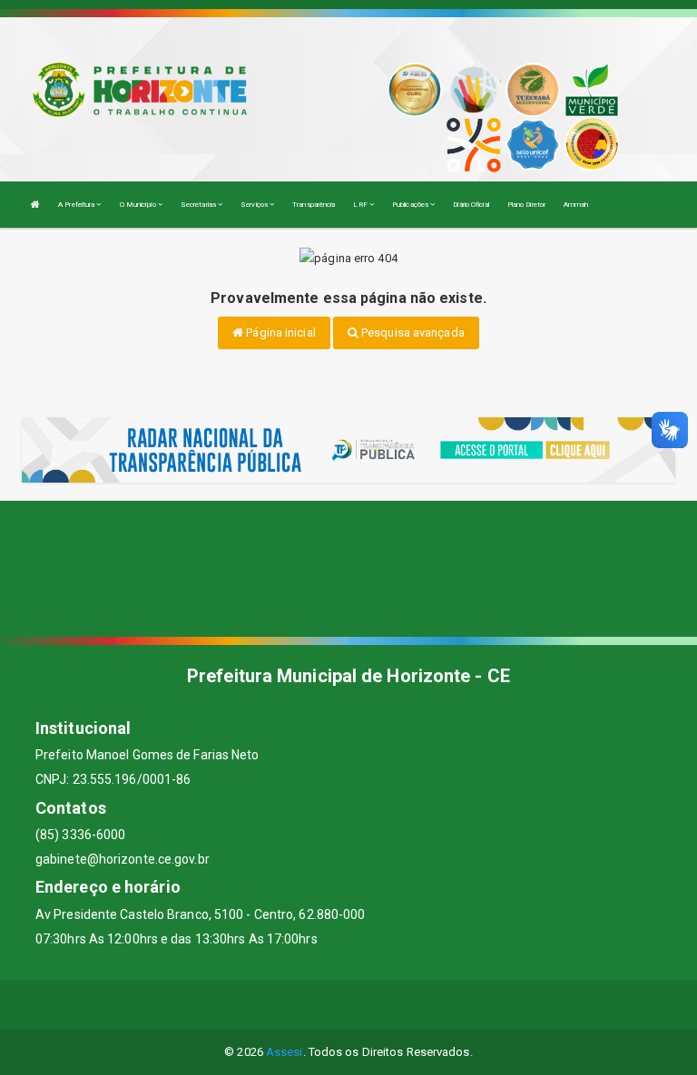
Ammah (576, 204)
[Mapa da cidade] (348, 569)
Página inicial (279, 332)
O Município (139, 204)
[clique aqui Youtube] (371, 1005)
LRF (360, 204)
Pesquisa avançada (411, 332)
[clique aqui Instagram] (414, 1005)
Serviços (255, 204)
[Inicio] (35, 204)
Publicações (411, 204)
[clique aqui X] (327, 1005)
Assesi (284, 1052)
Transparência (313, 204)
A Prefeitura (77, 204)
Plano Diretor (526, 204)
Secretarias (199, 204)
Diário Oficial (470, 204)
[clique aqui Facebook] (283, 1005)
